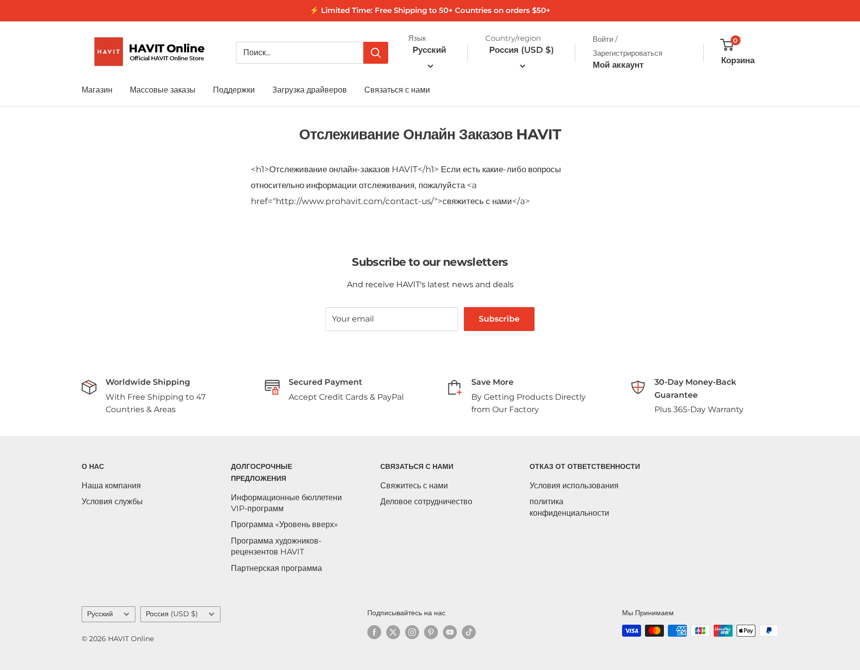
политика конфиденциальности (569, 507)
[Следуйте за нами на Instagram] (412, 632)
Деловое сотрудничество (426, 501)
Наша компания (111, 485)
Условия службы (112, 501)
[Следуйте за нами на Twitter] (393, 632)
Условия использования (574, 485)
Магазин (97, 90)
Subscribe (499, 319)
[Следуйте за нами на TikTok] (469, 632)
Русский (100, 614)
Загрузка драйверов (309, 90)
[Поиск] (375, 53)
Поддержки (234, 90)
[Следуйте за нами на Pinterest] (431, 632)
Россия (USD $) (172, 614)
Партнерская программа (276, 568)
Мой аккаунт (618, 65)
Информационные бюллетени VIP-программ (286, 503)
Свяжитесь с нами (414, 485)
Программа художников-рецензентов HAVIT (276, 546)
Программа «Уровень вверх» (284, 524)
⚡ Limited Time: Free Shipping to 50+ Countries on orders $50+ (430, 10)
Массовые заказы (163, 90)
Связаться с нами (397, 90)
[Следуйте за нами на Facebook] (374, 632)
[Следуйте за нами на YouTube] (450, 632)
